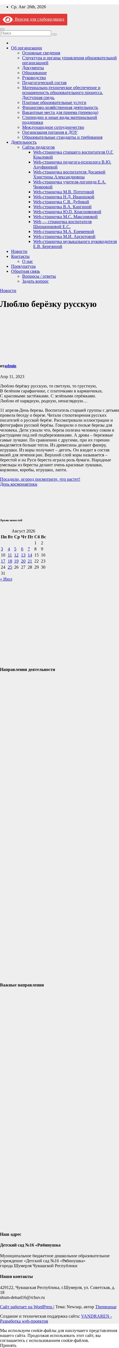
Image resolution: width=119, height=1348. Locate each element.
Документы (33, 67)
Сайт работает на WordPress (26, 1306)
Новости (19, 251)
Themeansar (106, 1306)
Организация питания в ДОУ (49, 132)
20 (23, 561)
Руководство (34, 77)
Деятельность (24, 142)
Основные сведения (41, 52)
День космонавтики (18, 484)
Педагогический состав (44, 82)
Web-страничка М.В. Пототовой (63, 191)
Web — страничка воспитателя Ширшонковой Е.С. (62, 224)
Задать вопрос (35, 281)
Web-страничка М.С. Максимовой (65, 216)
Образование (34, 72)
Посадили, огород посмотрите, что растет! (40, 479)
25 (10, 567)
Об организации (26, 48)
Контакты (20, 256)
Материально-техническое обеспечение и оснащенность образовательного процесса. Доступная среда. (62, 92)
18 (10, 561)
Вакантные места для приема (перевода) (60, 112)
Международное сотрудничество (53, 127)
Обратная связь (25, 271)
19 (16, 561)
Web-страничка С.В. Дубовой (61, 201)
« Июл (6, 579)
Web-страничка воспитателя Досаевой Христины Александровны (69, 174)
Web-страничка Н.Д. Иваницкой (63, 196)
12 (16, 555)
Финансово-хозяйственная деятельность (60, 107)
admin (10, 365)
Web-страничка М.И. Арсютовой (64, 236)
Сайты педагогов (38, 147)
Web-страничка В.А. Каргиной (62, 206)
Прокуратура (23, 266)
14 (30, 555)
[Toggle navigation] (2, 29)
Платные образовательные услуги (54, 102)
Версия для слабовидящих (38, 19)
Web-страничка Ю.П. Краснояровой (67, 211)
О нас (27, 261)
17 (3, 561)
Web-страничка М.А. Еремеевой (63, 231)
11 (10, 555)
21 (30, 561)
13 (23, 555)
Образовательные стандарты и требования (62, 137)
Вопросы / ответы (39, 276)
